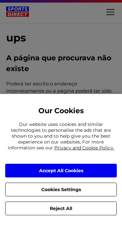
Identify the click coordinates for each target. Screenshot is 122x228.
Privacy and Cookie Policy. (84, 148)
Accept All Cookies (61, 171)
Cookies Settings (61, 189)
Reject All (61, 208)
